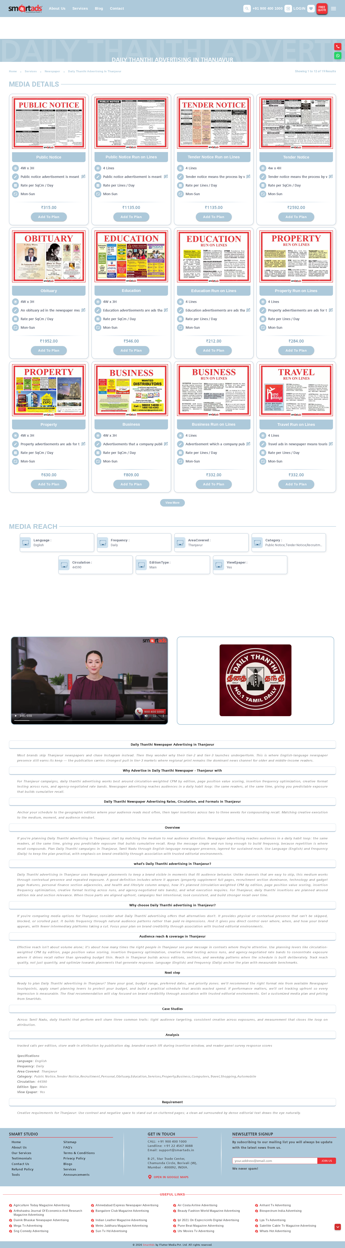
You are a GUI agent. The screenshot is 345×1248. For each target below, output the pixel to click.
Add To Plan (48, 217)
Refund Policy (22, 1169)
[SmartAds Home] (25, 8)
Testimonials (22, 1158)
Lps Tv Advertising (273, 1220)
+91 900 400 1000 (268, 8)
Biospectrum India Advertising (281, 1210)
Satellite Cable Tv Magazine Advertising (288, 1225)
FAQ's (67, 1147)
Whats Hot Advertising (275, 1231)
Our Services (21, 1153)
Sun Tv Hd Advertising (111, 1231)
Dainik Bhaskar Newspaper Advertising (41, 1220)
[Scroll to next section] (338, 1227)
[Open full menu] (333, 8)
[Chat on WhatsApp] (337, 55)
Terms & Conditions (79, 1153)
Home (16, 1142)
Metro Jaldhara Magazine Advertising (122, 1225)
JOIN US (327, 1161)
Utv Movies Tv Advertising (196, 1231)
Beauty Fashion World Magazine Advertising (209, 1210)
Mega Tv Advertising (28, 1225)
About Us (57, 8)
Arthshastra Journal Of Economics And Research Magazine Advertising (48, 1212)
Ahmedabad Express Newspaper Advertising (127, 1205)
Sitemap (70, 1142)
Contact (117, 8)
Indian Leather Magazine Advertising (121, 1220)
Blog (99, 8)
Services (80, 8)
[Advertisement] (172, 608)
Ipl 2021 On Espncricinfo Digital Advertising (208, 1220)
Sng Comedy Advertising (31, 1231)
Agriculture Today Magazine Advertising (42, 1205)
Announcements (76, 1175)
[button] (247, 8)
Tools (16, 1175)
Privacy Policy (74, 1158)
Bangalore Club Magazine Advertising (122, 1210)
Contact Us (20, 1164)
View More (172, 502)
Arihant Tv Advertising (275, 1205)
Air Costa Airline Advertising (197, 1205)
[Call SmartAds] (337, 46)
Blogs (67, 1164)
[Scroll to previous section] (338, 1219)
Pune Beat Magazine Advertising (201, 1225)
